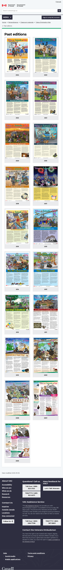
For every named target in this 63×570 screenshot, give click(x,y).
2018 (17, 203)
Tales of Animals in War (43, 22)
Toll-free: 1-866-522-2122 (31, 487)
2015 (45, 246)
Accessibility (7, 485)
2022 (17, 118)
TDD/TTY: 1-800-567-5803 (52, 522)
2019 (45, 160)
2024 (17, 75)
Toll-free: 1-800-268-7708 (31, 522)
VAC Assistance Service (32, 506)
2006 (17, 461)
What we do (6, 491)
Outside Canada (8, 510)
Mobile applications (12, 559)
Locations (6, 513)
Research (5, 494)
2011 (45, 332)
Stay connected (8, 516)
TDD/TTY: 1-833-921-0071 (31, 494)
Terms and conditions (36, 553)
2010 (17, 375)
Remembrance (13, 22)
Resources (6, 497)
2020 (17, 160)
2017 (45, 203)
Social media (10, 556)
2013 (45, 289)
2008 (17, 418)
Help (5, 553)
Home (4, 22)
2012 (17, 332)
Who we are (6, 488)
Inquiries (5, 506)
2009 (45, 375)
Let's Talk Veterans (52, 488)
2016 (17, 246)
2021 (45, 118)
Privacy (30, 556)
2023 (45, 75)
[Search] (59, 10)
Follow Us (8, 522)
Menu (6, 17)
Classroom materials (26, 22)
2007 (45, 418)
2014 (17, 289)
